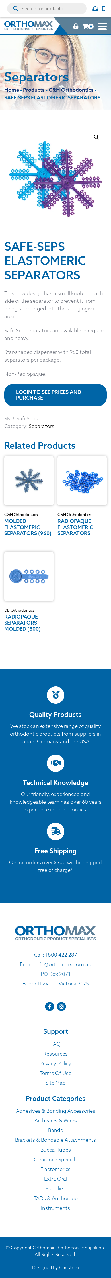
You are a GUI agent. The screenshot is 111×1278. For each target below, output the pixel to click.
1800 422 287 (61, 954)
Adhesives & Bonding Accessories (55, 1111)
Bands (55, 1130)
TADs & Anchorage (56, 1198)
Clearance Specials (55, 1159)
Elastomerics (55, 1169)
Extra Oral (55, 1178)
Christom (69, 1267)
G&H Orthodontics (21, 514)
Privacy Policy (55, 1063)
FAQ (55, 1044)
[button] (96, 137)
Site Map (56, 1082)
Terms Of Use (55, 1073)
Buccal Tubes (55, 1150)
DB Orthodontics (19, 610)
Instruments (55, 1208)
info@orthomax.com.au (63, 964)
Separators (41, 426)
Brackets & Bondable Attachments (55, 1140)
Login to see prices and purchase (48, 395)
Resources (55, 1054)
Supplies (55, 1188)
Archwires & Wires (55, 1120)
